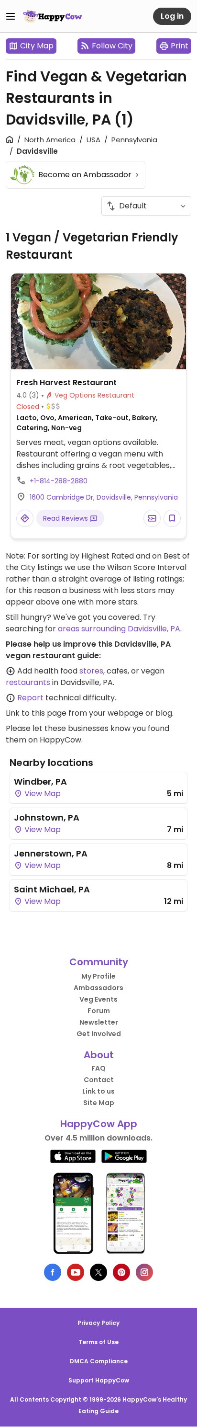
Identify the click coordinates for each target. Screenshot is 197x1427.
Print (179, 45)
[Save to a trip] (152, 518)
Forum (99, 1011)
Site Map (98, 1102)
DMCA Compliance (99, 1361)
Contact (99, 1080)
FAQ (98, 1068)
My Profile (98, 976)
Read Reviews (66, 518)
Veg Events (98, 999)
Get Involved (99, 1034)
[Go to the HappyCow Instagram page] (144, 1272)
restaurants (28, 682)
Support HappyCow (98, 1380)
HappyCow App (98, 1123)
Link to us (98, 1091)
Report (30, 697)
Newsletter (98, 1022)
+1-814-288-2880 (59, 481)
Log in (172, 16)
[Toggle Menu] (10, 16)
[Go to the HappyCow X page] (98, 1272)
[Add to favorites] (172, 518)
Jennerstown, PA (51, 853)
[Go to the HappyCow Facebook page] (52, 1272)
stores (91, 670)
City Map (37, 45)
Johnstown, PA (46, 817)
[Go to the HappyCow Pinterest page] (121, 1272)
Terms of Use (98, 1342)
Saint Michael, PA (52, 889)
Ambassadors (98, 988)
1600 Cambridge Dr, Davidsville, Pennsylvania (104, 497)
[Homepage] (52, 16)
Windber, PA (40, 782)
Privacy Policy (98, 1323)
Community (98, 962)
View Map (41, 793)
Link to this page (36, 713)
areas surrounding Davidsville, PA (119, 628)
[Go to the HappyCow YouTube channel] (75, 1272)
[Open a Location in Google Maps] (24, 518)
